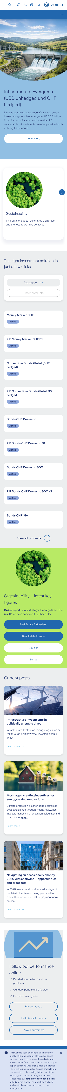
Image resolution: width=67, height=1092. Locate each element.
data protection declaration (40, 1078)
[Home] (54, 5)
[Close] (61, 1053)
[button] (3, 5)
